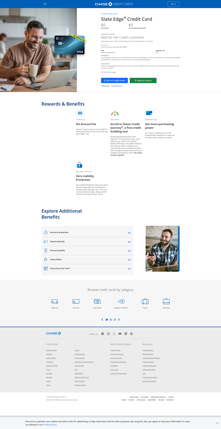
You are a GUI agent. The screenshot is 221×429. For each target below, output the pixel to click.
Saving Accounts (116, 358)
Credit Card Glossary (150, 366)
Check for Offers (80, 385)
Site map (161, 400)
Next (118, 319)
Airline (48, 381)
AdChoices (170, 400)
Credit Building (80, 354)
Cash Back (97, 308)
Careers (171, 397)
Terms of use (141, 400)
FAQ (144, 373)
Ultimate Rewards (149, 370)
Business (166, 308)
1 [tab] (106, 319)
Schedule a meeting (149, 381)
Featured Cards (51, 350)
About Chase (134, 397)
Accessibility (152, 400)
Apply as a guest (147, 81)
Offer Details (105, 86)
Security (131, 400)
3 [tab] (114, 319)
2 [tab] (110, 319)
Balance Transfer (121, 308)
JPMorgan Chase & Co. (158, 397)
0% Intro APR (79, 366)
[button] (217, 423)
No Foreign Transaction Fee (84, 362)
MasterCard (79, 373)
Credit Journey (115, 350)
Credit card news (148, 362)
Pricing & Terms (117, 86)
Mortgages (114, 366)
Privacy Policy (50, 424)
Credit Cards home (110, 14)
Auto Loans (114, 370)
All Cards (76, 308)
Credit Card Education (150, 377)
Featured (55, 308)
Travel (146, 308)
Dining (77, 350)
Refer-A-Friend (79, 381)
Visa (76, 370)
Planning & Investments (118, 373)
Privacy (124, 400)
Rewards (49, 377)
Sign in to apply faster (117, 81)
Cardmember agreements (151, 358)
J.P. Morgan (145, 397)
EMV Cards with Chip (82, 377)
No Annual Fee (80, 358)
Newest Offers (51, 358)
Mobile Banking (148, 354)
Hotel (48, 385)
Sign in (175, 4)
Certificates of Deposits (118, 362)
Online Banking (148, 350)
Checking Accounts (116, 354)
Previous (102, 319)
